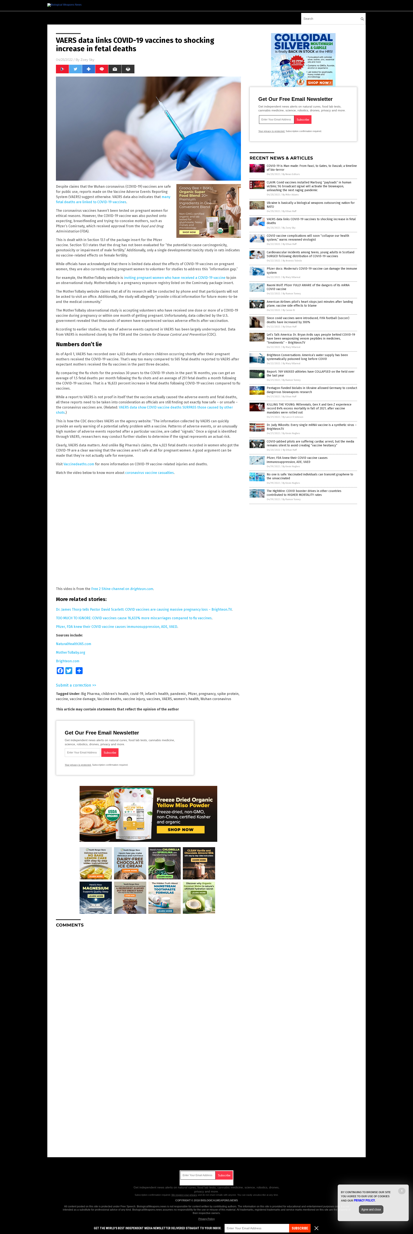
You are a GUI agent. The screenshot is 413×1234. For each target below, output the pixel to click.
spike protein (228, 694)
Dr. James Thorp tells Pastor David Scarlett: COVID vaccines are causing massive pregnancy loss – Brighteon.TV (144, 609)
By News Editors (291, 174)
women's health (186, 699)
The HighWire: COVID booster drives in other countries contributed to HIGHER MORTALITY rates (304, 493)
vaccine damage (83, 699)
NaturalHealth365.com (73, 644)
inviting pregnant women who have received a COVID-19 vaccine (174, 278)
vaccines (153, 699)
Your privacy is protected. (78, 765)
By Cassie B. (289, 310)
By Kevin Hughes (291, 433)
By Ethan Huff (289, 211)
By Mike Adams (290, 194)
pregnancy (207, 694)
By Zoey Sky (288, 227)
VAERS (167, 699)
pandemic (178, 694)
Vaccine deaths (109, 699)
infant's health (156, 694)
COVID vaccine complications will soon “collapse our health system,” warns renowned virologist (308, 237)
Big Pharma (90, 694)
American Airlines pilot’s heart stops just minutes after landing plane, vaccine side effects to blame (310, 303)
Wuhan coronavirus (215, 699)
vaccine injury (134, 699)
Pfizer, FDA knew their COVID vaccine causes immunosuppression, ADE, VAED (116, 627)
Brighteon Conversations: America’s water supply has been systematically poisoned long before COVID (307, 357)
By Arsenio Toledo (292, 260)
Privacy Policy (206, 1218)
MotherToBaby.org (70, 652)
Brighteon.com (67, 661)
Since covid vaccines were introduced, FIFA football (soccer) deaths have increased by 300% (308, 320)
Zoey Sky (87, 60)
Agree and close (371, 1209)
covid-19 (136, 694)
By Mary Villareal (291, 277)
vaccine (62, 699)
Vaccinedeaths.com (78, 464)
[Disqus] (148, 985)
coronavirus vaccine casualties (149, 473)
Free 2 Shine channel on (122, 589)
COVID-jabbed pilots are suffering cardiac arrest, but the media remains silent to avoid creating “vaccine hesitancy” (310, 443)
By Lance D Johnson (292, 417)
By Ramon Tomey (292, 293)
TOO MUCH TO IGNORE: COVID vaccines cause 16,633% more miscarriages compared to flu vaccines (134, 618)
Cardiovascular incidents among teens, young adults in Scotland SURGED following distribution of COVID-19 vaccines (310, 254)
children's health (114, 694)
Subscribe (300, 1228)
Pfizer (192, 694)
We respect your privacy (184, 1195)
